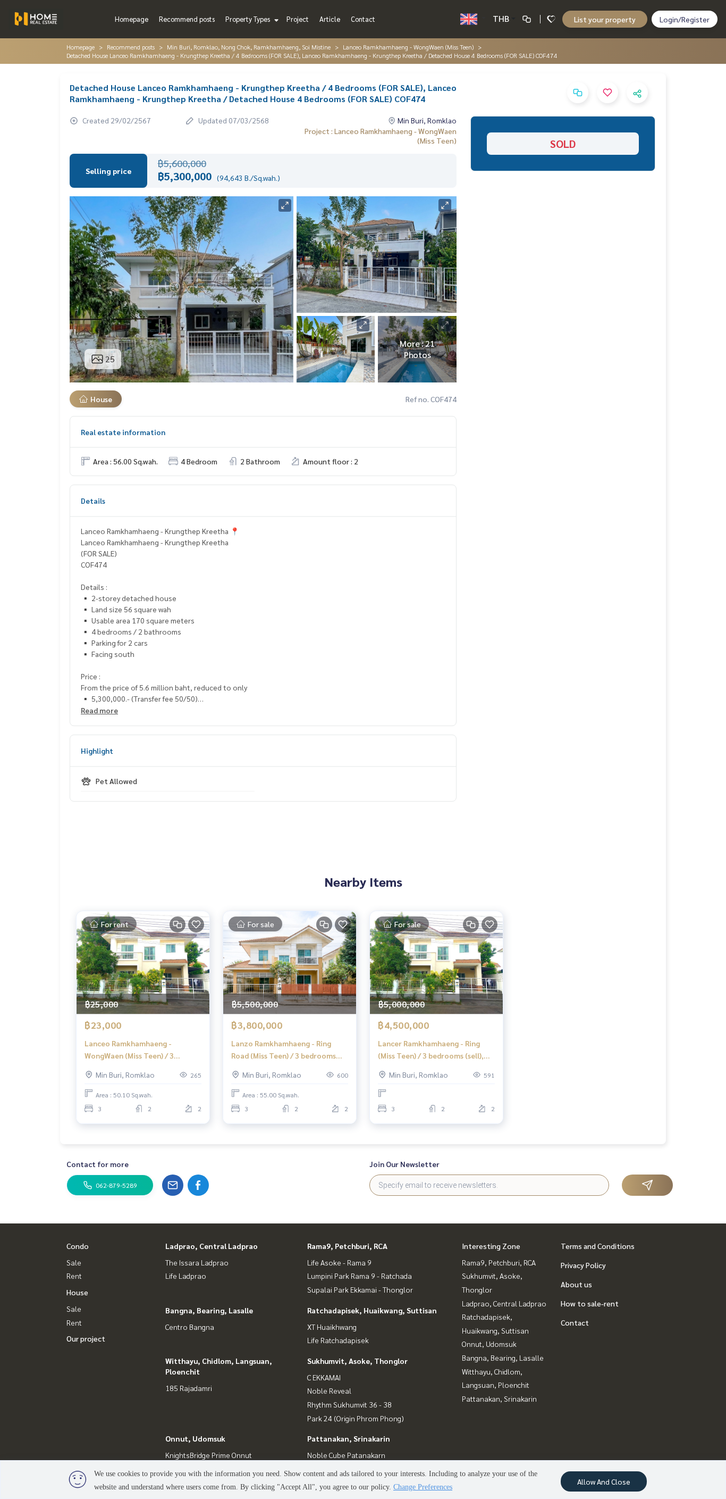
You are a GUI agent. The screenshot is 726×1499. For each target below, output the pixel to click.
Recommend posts (187, 18)
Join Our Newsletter (404, 1164)
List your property (605, 19)
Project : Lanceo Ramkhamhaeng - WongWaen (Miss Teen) (381, 135)
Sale (73, 1262)
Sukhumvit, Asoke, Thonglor (357, 1360)
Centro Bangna (189, 1326)
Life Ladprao (185, 1275)
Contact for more (97, 1164)
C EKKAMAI (324, 1377)
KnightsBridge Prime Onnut (208, 1455)
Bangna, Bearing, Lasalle (209, 1310)
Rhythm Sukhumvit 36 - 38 (349, 1404)
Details (93, 500)
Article (329, 18)
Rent (74, 1275)
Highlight (97, 750)
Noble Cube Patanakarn (346, 1455)
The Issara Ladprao (197, 1262)
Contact (363, 18)
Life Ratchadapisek (338, 1340)
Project (297, 18)
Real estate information (123, 432)
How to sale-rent (590, 1303)
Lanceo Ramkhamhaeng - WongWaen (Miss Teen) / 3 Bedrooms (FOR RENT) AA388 (134, 1049)
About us (576, 1284)
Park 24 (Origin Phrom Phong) (355, 1418)
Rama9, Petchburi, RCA (347, 1246)
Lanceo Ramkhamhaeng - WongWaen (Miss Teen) (408, 47)
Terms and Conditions (598, 1246)
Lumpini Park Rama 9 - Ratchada (359, 1275)
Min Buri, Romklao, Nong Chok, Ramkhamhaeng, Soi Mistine (249, 47)
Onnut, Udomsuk (195, 1438)
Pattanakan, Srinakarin (348, 1438)
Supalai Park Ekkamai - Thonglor (360, 1289)
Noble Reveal (329, 1390)
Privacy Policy (583, 1265)
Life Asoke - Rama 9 (339, 1262)
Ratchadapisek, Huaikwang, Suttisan (372, 1310)
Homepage (131, 18)
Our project (85, 1338)
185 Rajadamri (188, 1388)
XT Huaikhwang (332, 1326)
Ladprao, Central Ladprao (211, 1246)
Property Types (248, 18)
